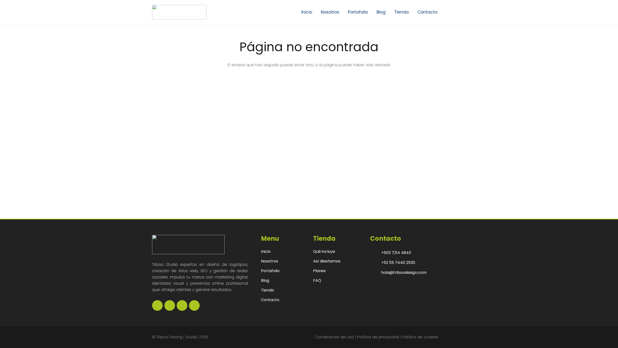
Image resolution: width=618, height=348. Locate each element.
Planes (319, 271)
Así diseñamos (326, 261)
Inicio (266, 251)
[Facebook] (157, 305)
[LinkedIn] (182, 305)
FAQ (317, 280)
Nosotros (269, 261)
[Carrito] (459, 12)
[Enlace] (449, 11)
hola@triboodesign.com (404, 272)
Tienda (267, 290)
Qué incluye (324, 251)
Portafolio (270, 271)
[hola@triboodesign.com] (375, 273)
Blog (265, 280)
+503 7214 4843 (396, 252)
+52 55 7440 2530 (398, 262)
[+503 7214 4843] (375, 253)
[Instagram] (169, 305)
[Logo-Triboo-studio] (179, 12)
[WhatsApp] (194, 305)
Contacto (270, 300)
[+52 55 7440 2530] (375, 263)
